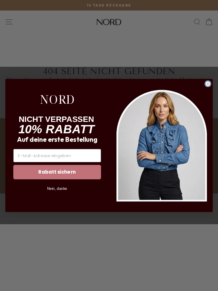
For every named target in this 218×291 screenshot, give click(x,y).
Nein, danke (57, 188)
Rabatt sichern (57, 172)
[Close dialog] (208, 83)
